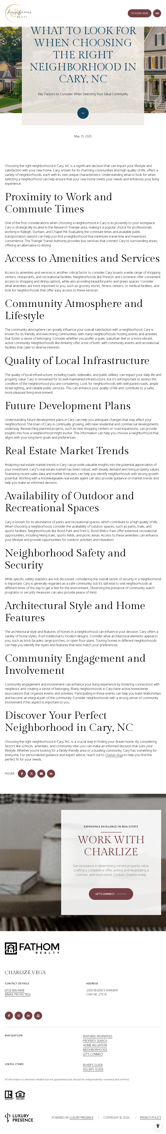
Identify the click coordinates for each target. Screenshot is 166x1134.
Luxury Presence (82, 1117)
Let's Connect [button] (93, 1054)
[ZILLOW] (38, 1016)
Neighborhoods (95, 1050)
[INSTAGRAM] (19, 1016)
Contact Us (139, 13)
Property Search (95, 1041)
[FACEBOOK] (9, 1016)
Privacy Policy (150, 1117)
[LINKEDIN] (28, 1016)
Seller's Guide (93, 1069)
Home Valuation (95, 1045)
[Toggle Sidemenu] (157, 13)
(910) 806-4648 (14, 990)
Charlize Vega (114, 755)
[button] (111, 894)
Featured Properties (97, 1036)
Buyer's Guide (93, 1065)
